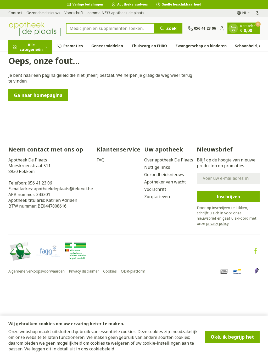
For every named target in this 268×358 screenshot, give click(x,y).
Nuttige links (157, 167)
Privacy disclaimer (84, 271)
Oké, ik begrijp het (232, 337)
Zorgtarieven (157, 196)
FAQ (100, 160)
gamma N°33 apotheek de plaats (115, 12)
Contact (15, 12)
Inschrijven (228, 196)
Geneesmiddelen (107, 45)
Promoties (73, 45)
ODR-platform (133, 271)
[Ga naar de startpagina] (34, 28)
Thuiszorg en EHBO (149, 45)
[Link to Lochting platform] (256, 271)
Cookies (110, 271)
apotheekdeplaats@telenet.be (63, 189)
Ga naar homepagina (38, 95)
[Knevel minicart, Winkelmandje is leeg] (233, 28)
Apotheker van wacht (165, 182)
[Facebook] (256, 251)
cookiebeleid (101, 349)
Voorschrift (73, 12)
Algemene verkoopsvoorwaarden (36, 271)
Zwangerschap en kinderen (201, 45)
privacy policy (217, 223)
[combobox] (110, 28)
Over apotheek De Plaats (168, 160)
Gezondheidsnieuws (43, 12)
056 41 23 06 (40, 183)
